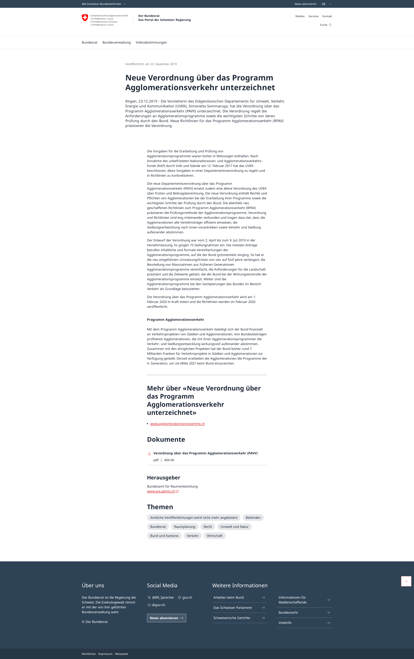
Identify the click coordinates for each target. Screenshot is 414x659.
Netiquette (121, 654)
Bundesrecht (288, 612)
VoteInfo (285, 622)
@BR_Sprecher (163, 597)
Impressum (105, 654)
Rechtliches (89, 654)
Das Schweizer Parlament (232, 607)
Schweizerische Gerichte (231, 618)
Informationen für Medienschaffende (292, 599)
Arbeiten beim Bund (228, 597)
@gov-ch (158, 605)
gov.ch (187, 597)
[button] (89, 42)
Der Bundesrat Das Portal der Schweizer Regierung (164, 18)
